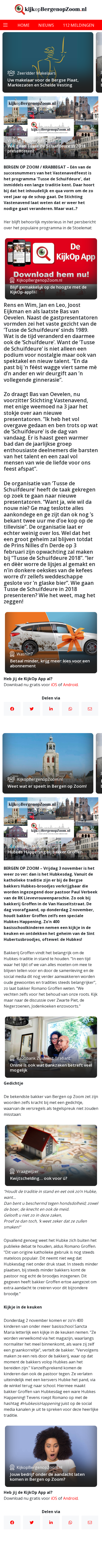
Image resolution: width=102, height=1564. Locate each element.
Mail (89, 709)
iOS (54, 684)
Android (70, 684)
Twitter (31, 709)
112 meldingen (78, 25)
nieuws (46, 25)
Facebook (12, 709)
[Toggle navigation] (5, 25)
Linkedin (51, 709)
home (23, 25)
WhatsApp (70, 709)
